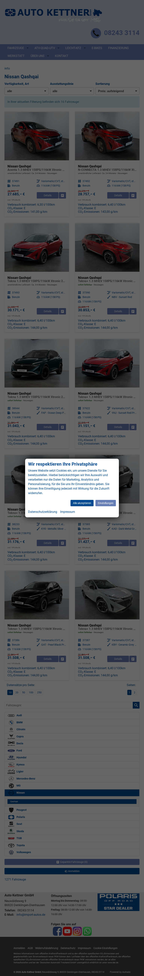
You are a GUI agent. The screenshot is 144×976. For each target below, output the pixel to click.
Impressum (67, 512)
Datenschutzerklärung (42, 512)
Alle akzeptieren (82, 503)
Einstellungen (105, 503)
